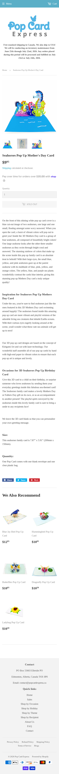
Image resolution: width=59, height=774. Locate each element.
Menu (9, 3)
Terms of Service (24, 746)
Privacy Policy (13, 742)
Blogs (36, 746)
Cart (54, 3)
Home (4, 70)
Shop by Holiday (29, 708)
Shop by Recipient (29, 717)
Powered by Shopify (40, 756)
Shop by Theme (29, 713)
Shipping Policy (43, 742)
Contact (29, 730)
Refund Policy (28, 742)
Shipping (6, 168)
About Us (29, 722)
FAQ (29, 726)
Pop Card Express (22, 756)
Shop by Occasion (29, 704)
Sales (29, 699)
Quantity (6, 188)
